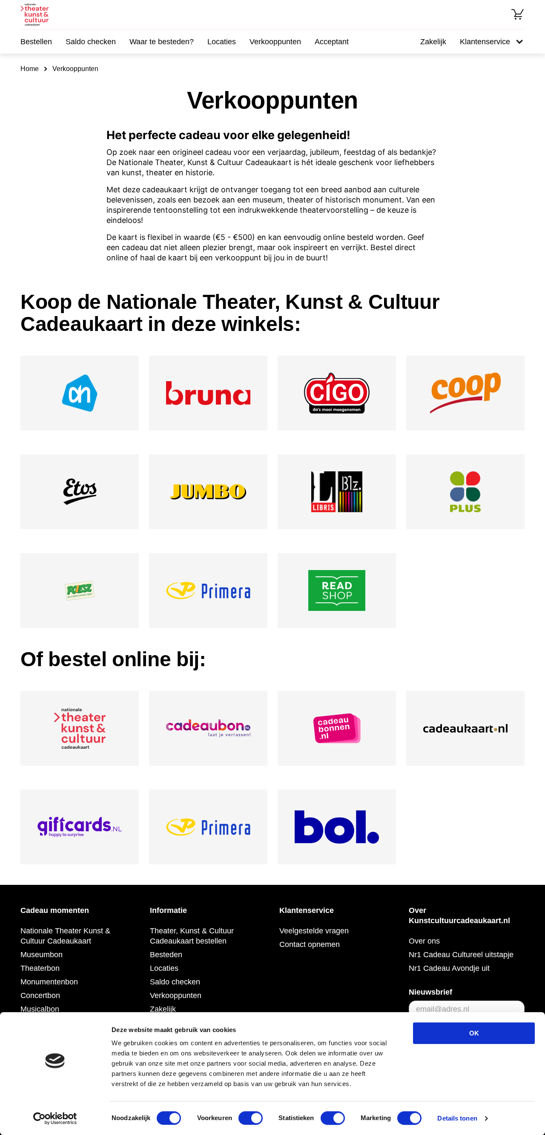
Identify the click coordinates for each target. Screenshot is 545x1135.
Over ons (424, 941)
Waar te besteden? (161, 41)
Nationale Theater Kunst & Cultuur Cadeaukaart (65, 936)
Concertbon (40, 995)
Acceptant (332, 41)
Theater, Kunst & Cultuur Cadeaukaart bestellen (192, 936)
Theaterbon (40, 968)
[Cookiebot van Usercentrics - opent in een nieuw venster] (55, 1118)
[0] (518, 14)
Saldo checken (91, 41)
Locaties (221, 41)
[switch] (250, 1118)
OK (474, 1033)
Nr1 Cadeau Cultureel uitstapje (461, 954)
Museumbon (41, 954)
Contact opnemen (309, 944)
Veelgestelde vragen (314, 931)
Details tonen (457, 1118)
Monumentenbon (49, 982)
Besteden (166, 954)
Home (29, 68)
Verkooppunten (275, 41)
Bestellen (36, 41)
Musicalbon (39, 1009)
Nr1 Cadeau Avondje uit (449, 968)
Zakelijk (433, 41)
